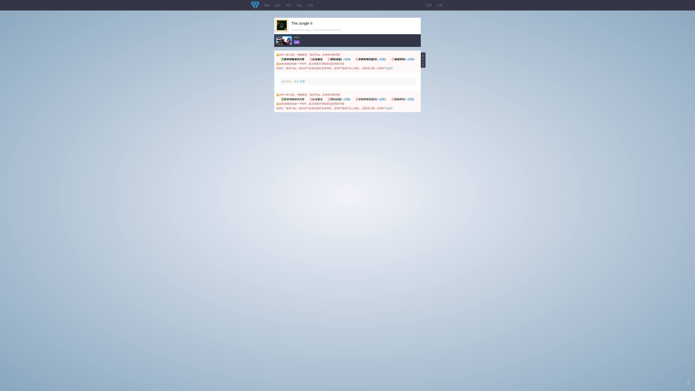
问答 (288, 5)
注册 (440, 5)
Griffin (297, 37)
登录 (429, 5)
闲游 (310, 5)
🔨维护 (389, 68)
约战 (299, 5)
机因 (278, 5)
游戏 (267, 5)
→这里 (345, 59)
